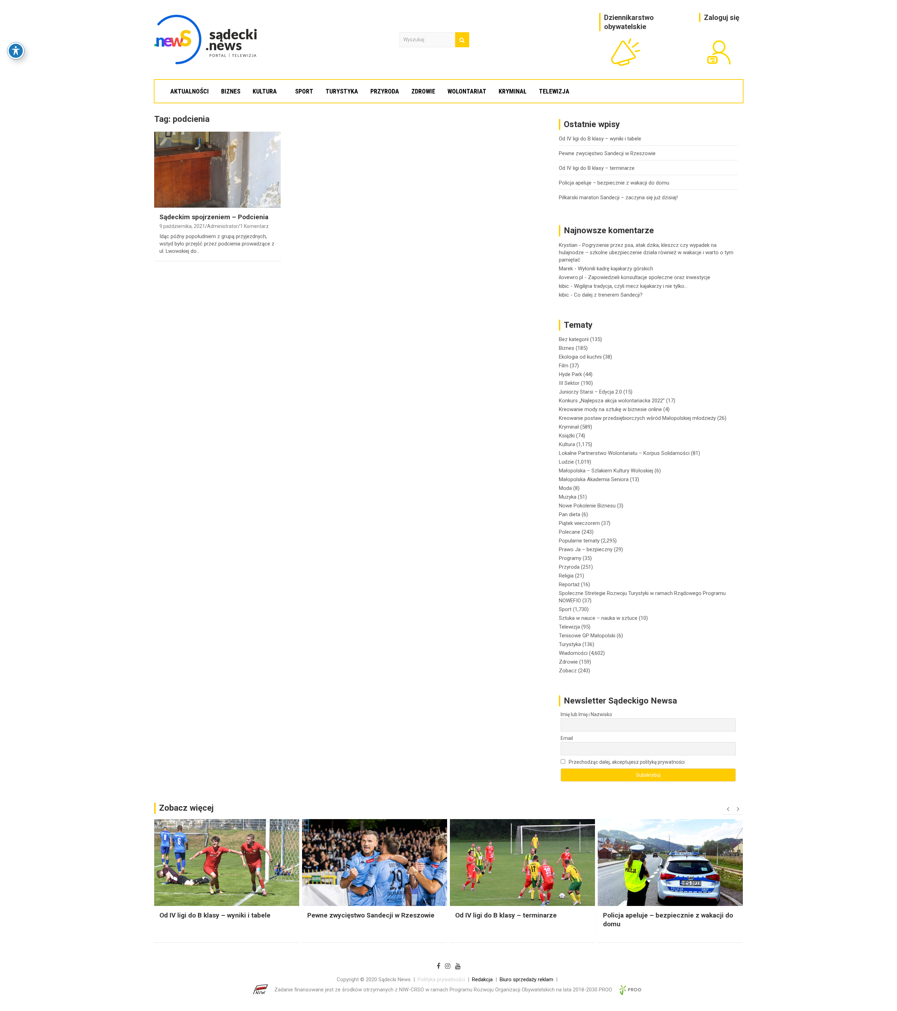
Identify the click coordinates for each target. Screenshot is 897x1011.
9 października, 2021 (182, 226)
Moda (565, 488)
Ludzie (566, 462)
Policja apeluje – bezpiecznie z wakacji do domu (614, 183)
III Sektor (569, 383)
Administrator (222, 226)
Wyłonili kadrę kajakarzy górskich (615, 268)
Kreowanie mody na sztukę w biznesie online (610, 409)
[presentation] (728, 809)
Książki (567, 435)
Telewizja (554, 91)
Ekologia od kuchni (580, 357)
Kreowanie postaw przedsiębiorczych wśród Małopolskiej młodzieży (637, 418)
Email (567, 738)
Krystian (568, 245)
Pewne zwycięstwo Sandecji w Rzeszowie (607, 153)
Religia (566, 576)
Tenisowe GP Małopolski (587, 635)
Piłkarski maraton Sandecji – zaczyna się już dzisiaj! (618, 197)
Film (563, 365)
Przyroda (384, 91)
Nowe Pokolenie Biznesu (587, 506)
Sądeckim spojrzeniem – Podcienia (213, 217)
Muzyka (567, 497)
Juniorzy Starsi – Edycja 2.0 (590, 392)
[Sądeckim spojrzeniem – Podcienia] (217, 170)
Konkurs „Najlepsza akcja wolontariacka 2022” (612, 400)
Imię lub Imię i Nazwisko (586, 714)
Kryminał (513, 91)
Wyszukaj (462, 39)
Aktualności (189, 91)
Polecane (569, 532)
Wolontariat (466, 91)
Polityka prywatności (441, 979)
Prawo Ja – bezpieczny (585, 549)
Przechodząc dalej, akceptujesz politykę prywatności (626, 762)
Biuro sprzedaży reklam (526, 979)
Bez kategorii (574, 339)
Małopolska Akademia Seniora (594, 479)
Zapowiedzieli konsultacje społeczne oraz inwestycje (649, 277)
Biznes (230, 91)
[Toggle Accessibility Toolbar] (15, 50)
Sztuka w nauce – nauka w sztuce (598, 618)
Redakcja (482, 979)
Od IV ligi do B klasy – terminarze (597, 168)
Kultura (265, 91)
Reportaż (569, 584)
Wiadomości (573, 653)
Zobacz (568, 670)
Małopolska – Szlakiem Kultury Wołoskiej (606, 471)
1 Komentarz (254, 226)
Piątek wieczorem (579, 523)
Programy (570, 558)
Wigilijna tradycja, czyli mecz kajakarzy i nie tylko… (630, 286)
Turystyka (342, 91)
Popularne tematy (579, 541)
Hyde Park (570, 374)
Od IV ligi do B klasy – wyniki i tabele (600, 139)
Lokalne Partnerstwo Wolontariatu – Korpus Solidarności (624, 453)
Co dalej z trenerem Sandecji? (608, 295)
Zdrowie (423, 91)
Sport (304, 91)
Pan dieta (569, 514)
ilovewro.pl (571, 277)
